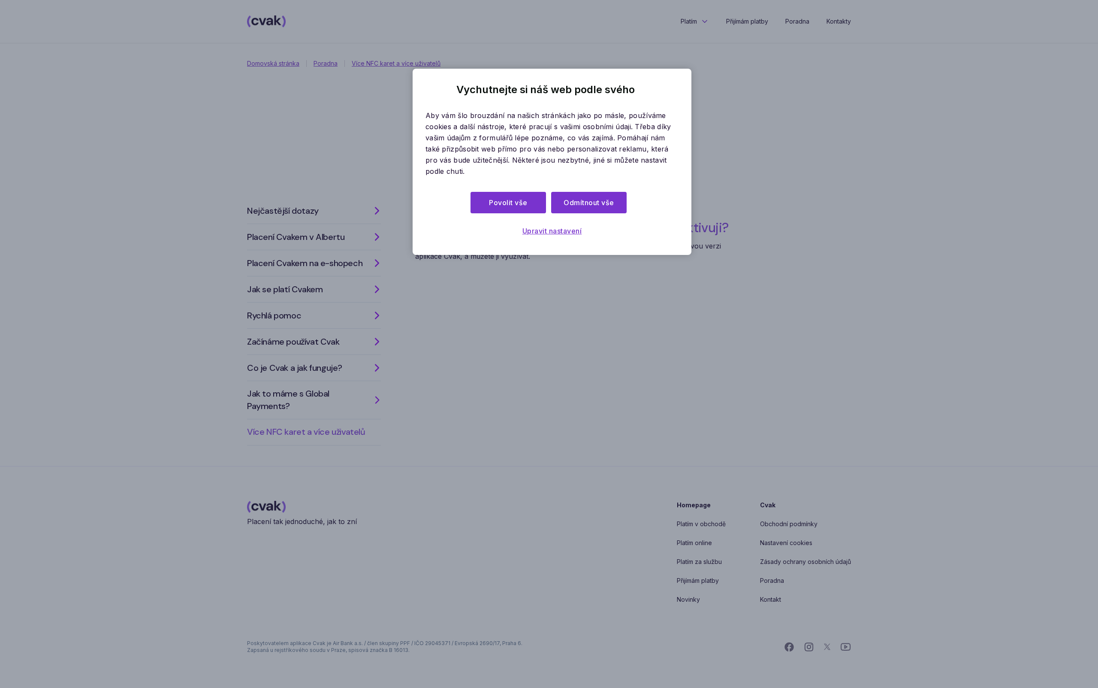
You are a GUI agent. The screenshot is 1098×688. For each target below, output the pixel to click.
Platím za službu (699, 561)
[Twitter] (827, 647)
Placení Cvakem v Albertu (295, 236)
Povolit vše (508, 202)
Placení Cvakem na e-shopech (304, 263)
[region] (552, 162)
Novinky (688, 599)
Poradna (797, 21)
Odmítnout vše (589, 202)
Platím (689, 21)
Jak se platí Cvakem (285, 289)
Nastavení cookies (786, 542)
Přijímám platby (747, 21)
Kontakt (770, 599)
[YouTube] (846, 647)
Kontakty (839, 21)
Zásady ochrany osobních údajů (805, 561)
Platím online (694, 542)
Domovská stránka (273, 63)
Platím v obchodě (701, 523)
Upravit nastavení (552, 231)
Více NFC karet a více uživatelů (396, 63)
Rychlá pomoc (274, 315)
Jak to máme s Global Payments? (288, 400)
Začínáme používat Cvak (293, 341)
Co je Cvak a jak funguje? (294, 367)
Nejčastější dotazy (283, 210)
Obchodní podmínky (788, 523)
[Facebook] (789, 647)
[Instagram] (809, 647)
